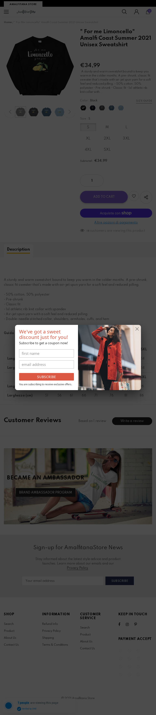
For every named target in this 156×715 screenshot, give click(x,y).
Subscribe (46, 377)
